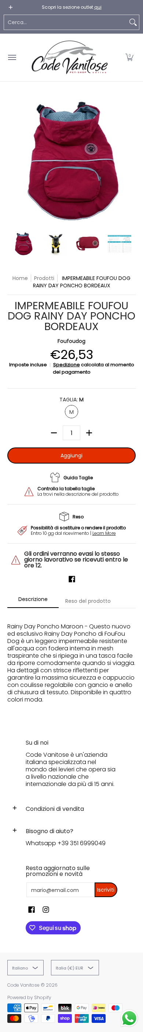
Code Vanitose (23, 985)
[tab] (33, 601)
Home (20, 278)
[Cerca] (133, 22)
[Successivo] (130, 160)
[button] (129, 57)
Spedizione (66, 365)
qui (98, 7)
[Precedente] (12, 160)
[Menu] (11, 57)
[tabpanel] (71, 666)
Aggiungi (71, 455)
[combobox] (65, 22)
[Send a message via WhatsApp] (129, 1018)
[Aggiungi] (89, 433)
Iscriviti (105, 889)
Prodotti (44, 278)
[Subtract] (54, 433)
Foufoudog (71, 341)
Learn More (104, 533)
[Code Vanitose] (69, 57)
